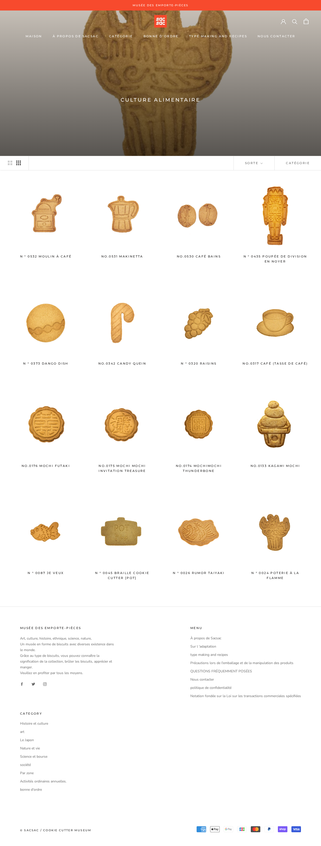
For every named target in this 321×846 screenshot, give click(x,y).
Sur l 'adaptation (203, 646)
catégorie (121, 36)
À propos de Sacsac (76, 36)
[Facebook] (22, 684)
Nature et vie (30, 748)
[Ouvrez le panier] (306, 21)
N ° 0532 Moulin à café (46, 256)
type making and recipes (218, 36)
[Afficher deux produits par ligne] (10, 163)
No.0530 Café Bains (199, 256)
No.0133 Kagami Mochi (275, 466)
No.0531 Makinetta (122, 256)
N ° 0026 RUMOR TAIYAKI (199, 573)
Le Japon (27, 740)
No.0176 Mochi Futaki (46, 466)
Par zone (27, 773)
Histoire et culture (34, 723)
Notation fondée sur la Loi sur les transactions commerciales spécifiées (245, 696)
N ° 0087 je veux (46, 573)
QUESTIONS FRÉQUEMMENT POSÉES (221, 671)
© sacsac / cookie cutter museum (55, 830)
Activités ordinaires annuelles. (43, 781)
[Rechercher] (294, 21)
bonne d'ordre (161, 36)
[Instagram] (45, 684)
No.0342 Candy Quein (122, 363)
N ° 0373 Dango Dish (45, 363)
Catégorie (298, 163)
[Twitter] (33, 684)
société (25, 764)
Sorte (252, 163)
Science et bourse (33, 756)
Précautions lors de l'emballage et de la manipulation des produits (241, 663)
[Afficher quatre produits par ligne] (18, 163)
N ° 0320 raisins (198, 363)
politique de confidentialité (210, 687)
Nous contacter (276, 36)
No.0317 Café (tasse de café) (275, 363)
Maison (34, 36)
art (22, 731)
